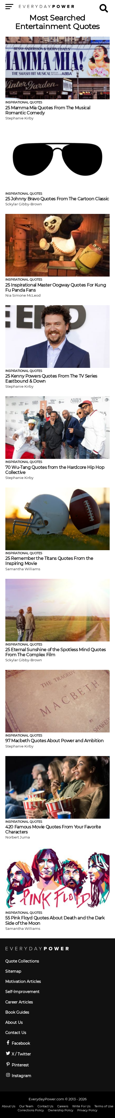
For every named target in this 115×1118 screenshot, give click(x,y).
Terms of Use (103, 1106)
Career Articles (19, 1002)
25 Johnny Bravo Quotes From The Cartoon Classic (57, 198)
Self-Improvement (22, 991)
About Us (14, 1022)
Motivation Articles (23, 981)
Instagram (21, 1075)
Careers (62, 1106)
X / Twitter (21, 1054)
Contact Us (15, 1032)
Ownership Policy (60, 1110)
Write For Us (81, 1106)
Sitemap (13, 971)
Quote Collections (22, 961)
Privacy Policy (87, 1110)
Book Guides (17, 1012)
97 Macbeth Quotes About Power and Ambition (54, 740)
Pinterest (20, 1065)
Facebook (20, 1043)
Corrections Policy (31, 1110)
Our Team (26, 1106)
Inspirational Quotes (23, 102)
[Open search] (104, 6)
